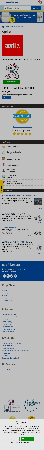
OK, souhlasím (27, 439)
